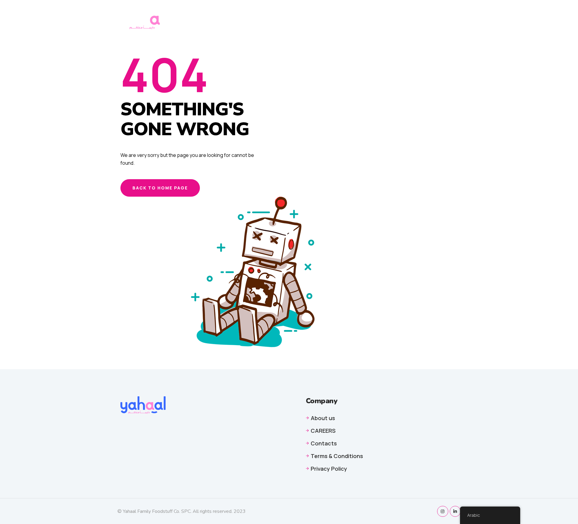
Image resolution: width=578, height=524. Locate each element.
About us (323, 418)
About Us (323, 14)
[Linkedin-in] (455, 511)
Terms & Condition (315, 25)
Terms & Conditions (337, 456)
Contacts (380, 14)
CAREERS (323, 430)
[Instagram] (442, 511)
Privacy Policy (417, 14)
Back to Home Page (160, 188)
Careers (351, 14)
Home (298, 14)
